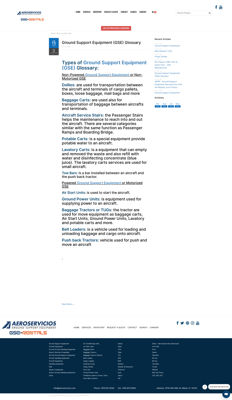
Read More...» (68, 304)
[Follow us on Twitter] (182, 324)
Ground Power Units (90, 372)
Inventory (97, 11)
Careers (142, 11)
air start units (66, 33)
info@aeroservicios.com (65, 388)
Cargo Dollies (161, 56)
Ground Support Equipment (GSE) (104, 65)
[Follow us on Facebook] (216, 8)
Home (78, 11)
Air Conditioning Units (91, 344)
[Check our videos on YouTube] (220, 8)
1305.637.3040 (107, 388)
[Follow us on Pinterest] (187, 324)
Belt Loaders (88, 358)
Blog (58, 33)
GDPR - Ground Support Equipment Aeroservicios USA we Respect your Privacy (168, 84)
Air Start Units (88, 346)
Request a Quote (111, 11)
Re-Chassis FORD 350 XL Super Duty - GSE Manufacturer (166, 65)
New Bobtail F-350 (163, 51)
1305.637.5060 (129, 388)
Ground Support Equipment (107, 75)
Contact (124, 11)
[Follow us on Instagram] (192, 324)
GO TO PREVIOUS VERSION (116, 28)
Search (133, 11)
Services (87, 11)
